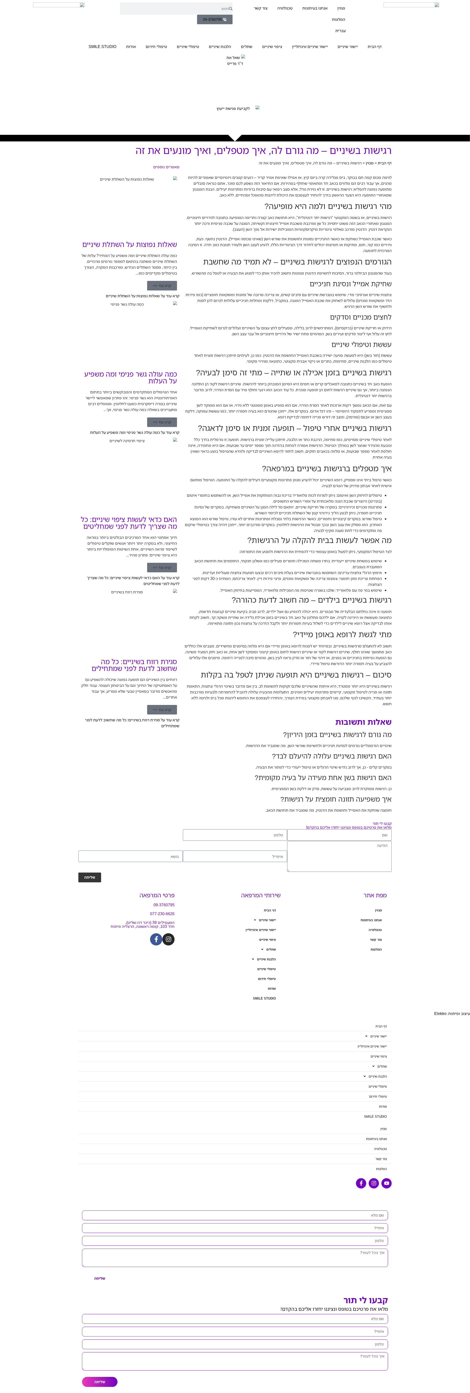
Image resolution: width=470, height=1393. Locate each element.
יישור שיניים (348, 46)
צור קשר (261, 8)
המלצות (338, 19)
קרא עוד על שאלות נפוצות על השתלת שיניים (142, 296)
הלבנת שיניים (220, 46)
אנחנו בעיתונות (315, 8)
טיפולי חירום (156, 46)
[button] (162, 285)
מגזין (341, 8)
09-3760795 (164, 905)
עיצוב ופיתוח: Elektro (452, 1013)
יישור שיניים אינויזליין (310, 46)
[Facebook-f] (156, 939)
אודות (131, 46)
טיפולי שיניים (188, 46)
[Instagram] (168, 939)
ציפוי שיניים (272, 46)
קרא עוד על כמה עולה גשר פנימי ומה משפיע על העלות (134, 432)
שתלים (246, 46)
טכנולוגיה (285, 8)
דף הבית (375, 46)
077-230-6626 (162, 913)
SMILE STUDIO (102, 46)
